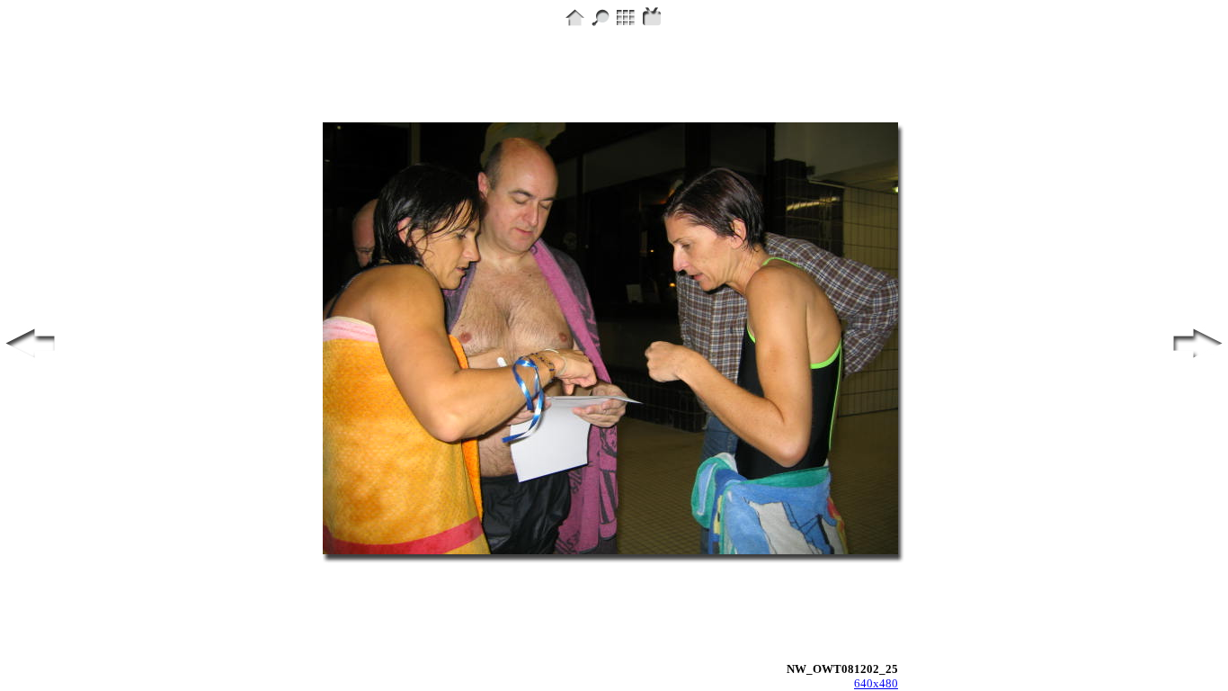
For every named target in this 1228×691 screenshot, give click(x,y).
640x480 (876, 683)
